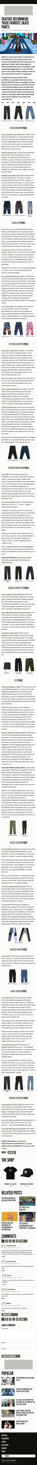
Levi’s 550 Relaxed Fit (10, 1045)
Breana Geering (15, 1098)
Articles (11, 1152)
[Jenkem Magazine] (18, 2)
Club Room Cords (8, 250)
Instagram (27, 1146)
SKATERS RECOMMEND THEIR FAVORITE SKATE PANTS (15, 23)
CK (15, 680)
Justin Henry (15, 128)
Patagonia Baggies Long (11, 687)
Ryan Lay (15, 223)
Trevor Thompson (15, 468)
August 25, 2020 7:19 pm (13, 1305)
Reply (3, 1256)
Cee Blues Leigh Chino (10, 633)
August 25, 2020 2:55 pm (13, 1247)
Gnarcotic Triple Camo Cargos (13, 350)
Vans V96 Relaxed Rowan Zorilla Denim (16, 612)
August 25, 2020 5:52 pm (13, 1291)
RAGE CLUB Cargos (9, 407)
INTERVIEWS (5, 1438)
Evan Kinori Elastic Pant (10, 502)
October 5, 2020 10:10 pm (14, 1277)
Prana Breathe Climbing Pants (13, 276)
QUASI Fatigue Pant (9, 152)
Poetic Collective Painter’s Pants (14, 733)
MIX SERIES (5, 1445)
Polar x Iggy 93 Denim (10, 389)
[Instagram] (29, 1451)
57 (33, 30)
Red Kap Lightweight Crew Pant (13, 886)
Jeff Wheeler (21, 1141)
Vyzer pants (6, 956)
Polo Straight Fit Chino (10, 849)
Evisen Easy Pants (24, 557)
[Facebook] (23, 1451)
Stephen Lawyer (15, 344)
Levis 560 (5, 474)
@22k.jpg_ (9, 958)
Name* (4, 1342)
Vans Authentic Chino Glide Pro (13, 134)
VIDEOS (4, 1442)
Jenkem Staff (17, 30)
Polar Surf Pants (8, 998)
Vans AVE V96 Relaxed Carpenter (14, 1128)
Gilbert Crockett (15, 588)
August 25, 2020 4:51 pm (13, 1263)
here (31, 551)
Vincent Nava (15, 949)
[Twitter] (26, 1451)
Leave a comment (8, 1325)
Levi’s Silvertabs (8, 306)
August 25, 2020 (6, 30)
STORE (3, 1451)
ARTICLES (27, 30)
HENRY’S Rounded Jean (11, 175)
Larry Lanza (15, 991)
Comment (5, 1328)
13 (17, 1241)
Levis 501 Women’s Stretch (12, 1120)
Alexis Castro (15, 842)
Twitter (4, 1148)
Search (3, 1456)
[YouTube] (33, 1451)
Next (22, 1241)
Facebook (28, 1143)
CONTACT (4, 1448)
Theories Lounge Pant (10, 560)
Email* (4, 1348)
